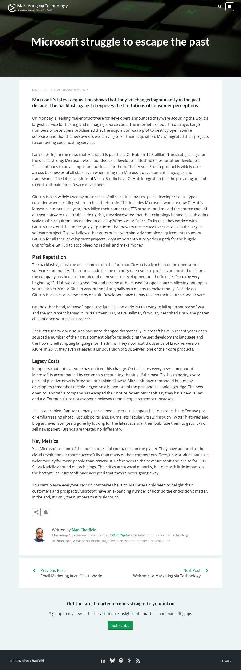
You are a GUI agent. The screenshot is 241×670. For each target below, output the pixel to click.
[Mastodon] (120, 661)
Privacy (225, 660)
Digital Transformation (69, 90)
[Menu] (229, 6)
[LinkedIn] (103, 661)
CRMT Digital (120, 535)
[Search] (220, 6)
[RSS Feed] (136, 661)
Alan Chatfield (84, 529)
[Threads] (128, 661)
